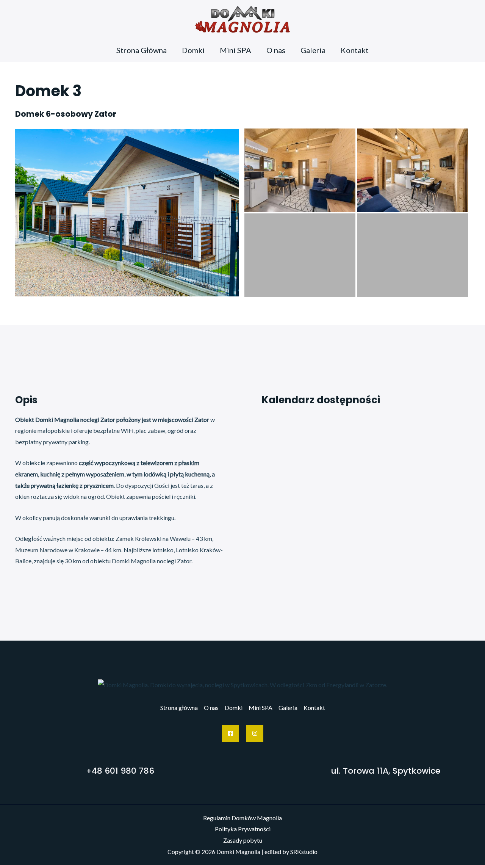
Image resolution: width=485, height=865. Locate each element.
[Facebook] (230, 733)
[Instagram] (254, 733)
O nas (275, 50)
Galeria (312, 50)
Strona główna (179, 707)
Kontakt (355, 50)
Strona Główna (141, 50)
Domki (193, 50)
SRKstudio (304, 851)
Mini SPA (235, 50)
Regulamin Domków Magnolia (242, 817)
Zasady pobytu (242, 840)
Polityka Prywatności (243, 828)
